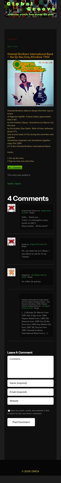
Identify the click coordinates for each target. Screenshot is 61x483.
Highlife (10, 184)
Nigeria (18, 184)
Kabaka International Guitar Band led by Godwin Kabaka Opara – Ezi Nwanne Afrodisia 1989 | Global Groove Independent (36, 303)
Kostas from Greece (29, 211)
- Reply (31, 213)
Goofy (24, 244)
